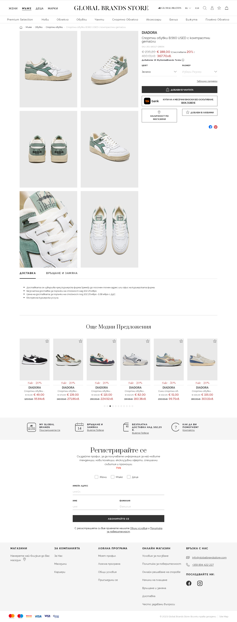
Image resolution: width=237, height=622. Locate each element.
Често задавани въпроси (158, 604)
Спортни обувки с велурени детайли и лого (49, 390)
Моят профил (107, 555)
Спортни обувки (54, 27)
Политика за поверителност (161, 563)
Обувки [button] (82, 19)
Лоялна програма (109, 563)
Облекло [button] (63, 19)
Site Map (223, 616)
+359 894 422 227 (203, 564)
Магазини (60, 563)
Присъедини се (108, 580)
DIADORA (149, 32)
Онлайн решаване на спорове (161, 572)
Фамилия (125, 500)
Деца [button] (40, 8)
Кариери (59, 572)
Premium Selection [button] (20, 19)
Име (75, 500)
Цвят (145, 65)
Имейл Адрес (80, 485)
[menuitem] (20, 19)
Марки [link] (53, 8)
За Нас (58, 555)
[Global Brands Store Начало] (111, 7)
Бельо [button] (174, 19)
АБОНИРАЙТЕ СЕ (118, 518)
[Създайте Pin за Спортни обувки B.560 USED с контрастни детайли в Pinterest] (215, 128)
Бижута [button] (191, 19)
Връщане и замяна (154, 588)
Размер (186, 65)
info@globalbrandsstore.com (209, 557)
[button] (104, 406)
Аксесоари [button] (153, 19)
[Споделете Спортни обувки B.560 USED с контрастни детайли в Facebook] (210, 128)
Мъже (29, 27)
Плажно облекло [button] (217, 19)
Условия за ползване (155, 555)
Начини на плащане (154, 580)
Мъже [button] (26, 8)
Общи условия (138, 528)
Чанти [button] (99, 19)
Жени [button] (13, 8)
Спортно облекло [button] (125, 19)
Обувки (39, 27)
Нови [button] (45, 19)
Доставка (148, 596)
